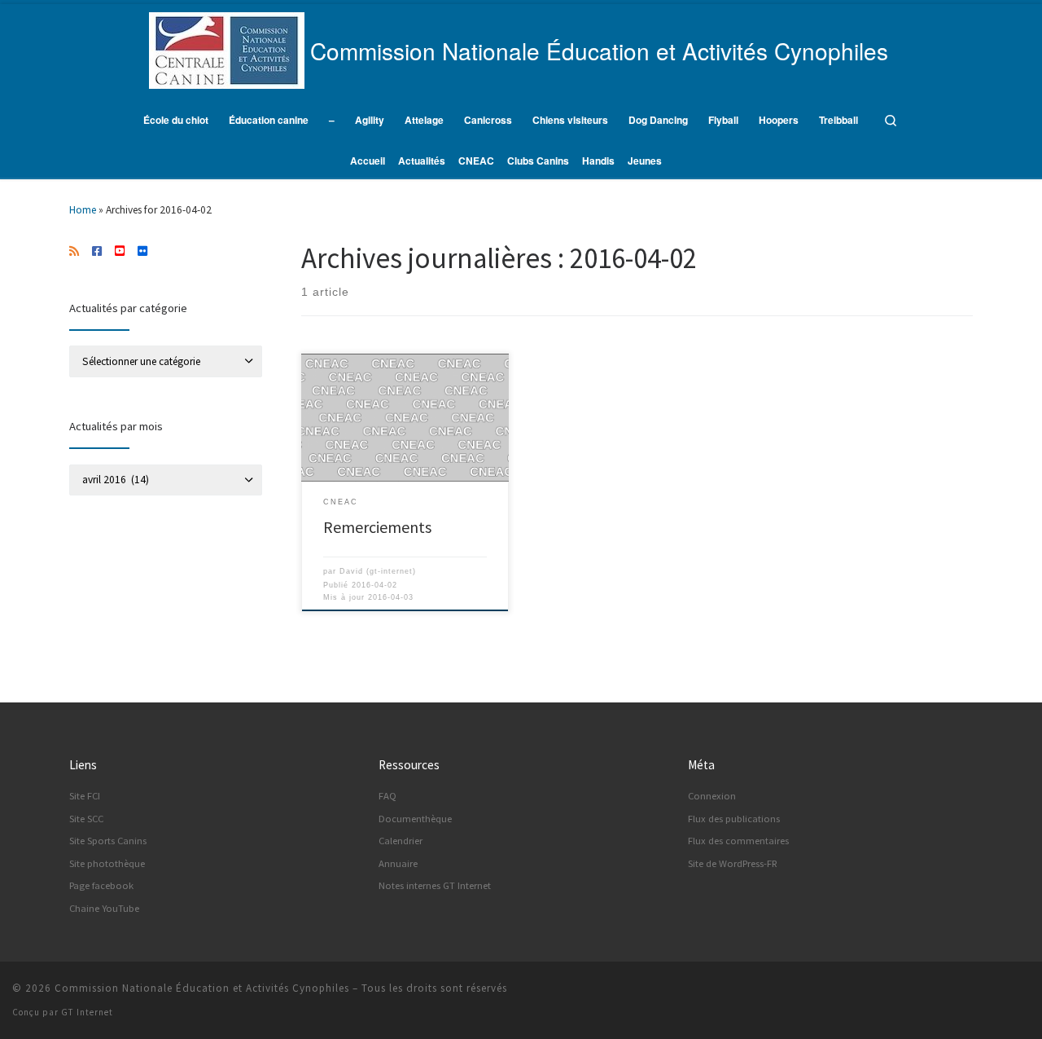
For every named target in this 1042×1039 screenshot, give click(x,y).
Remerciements (377, 527)
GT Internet (87, 1012)
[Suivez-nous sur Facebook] (97, 251)
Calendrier (400, 840)
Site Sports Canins (108, 840)
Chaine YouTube (104, 908)
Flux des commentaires (738, 840)
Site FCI (84, 796)
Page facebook (101, 885)
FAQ (387, 796)
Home (82, 210)
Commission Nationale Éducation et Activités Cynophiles (202, 988)
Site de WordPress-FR (732, 863)
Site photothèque (107, 863)
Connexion (712, 796)
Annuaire (398, 863)
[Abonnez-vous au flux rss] (74, 251)
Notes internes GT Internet (435, 885)
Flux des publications (734, 818)
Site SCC (86, 818)
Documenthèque (415, 818)
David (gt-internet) (377, 571)
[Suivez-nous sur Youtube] (120, 251)
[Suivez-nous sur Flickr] (142, 251)
